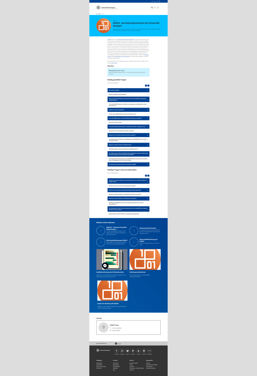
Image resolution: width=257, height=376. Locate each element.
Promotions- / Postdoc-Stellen (137, 368)
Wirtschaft (98, 368)
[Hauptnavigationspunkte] (158, 7)
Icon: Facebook (117, 351)
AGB (114, 369)
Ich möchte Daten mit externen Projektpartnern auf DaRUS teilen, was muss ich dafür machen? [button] (128, 139)
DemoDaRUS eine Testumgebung (122, 56)
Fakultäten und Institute (151, 364)
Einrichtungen (149, 366)
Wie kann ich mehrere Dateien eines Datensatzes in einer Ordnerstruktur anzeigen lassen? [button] (128, 181)
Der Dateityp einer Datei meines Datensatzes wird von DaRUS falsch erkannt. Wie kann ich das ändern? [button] (128, 209)
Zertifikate (115, 368)
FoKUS (99, 13)
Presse (131, 364)
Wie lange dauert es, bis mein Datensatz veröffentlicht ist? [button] (123, 149)
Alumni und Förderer (101, 366)
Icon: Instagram (122, 351)
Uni (154, 1)
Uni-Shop (132, 369)
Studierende (99, 363)
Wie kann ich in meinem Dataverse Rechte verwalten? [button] (122, 135)
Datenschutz (116, 364)
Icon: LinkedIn (144, 351)
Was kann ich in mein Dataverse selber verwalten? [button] (121, 130)
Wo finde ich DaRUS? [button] (114, 90)
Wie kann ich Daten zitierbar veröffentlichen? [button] (120, 144)
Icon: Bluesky (128, 351)
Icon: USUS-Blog (149, 351)
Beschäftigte (99, 364)
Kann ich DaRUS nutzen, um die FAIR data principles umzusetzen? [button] (125, 118)
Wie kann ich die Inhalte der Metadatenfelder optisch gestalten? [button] (125, 190)
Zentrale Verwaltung (151, 368)
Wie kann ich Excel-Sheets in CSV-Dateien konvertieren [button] (123, 198)
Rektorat (148, 363)
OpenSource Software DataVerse (125, 39)
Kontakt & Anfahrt (134, 363)
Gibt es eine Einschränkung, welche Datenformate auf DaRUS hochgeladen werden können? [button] (127, 99)
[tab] (128, 90)
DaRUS (109, 39)
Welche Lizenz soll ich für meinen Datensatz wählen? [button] (122, 186)
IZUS (96, 14)
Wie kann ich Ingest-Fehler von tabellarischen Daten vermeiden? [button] (125, 194)
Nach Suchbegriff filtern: (113, 82)
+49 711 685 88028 (116, 328)
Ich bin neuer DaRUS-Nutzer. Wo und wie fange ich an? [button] (122, 114)
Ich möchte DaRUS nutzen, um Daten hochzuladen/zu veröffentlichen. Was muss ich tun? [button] (127, 104)
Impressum (115, 363)
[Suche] (154, 7)
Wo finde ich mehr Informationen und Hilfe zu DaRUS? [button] (122, 164)
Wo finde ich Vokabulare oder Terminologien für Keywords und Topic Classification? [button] (126, 203)
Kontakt (119, 343)
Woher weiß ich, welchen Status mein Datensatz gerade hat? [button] (124, 213)
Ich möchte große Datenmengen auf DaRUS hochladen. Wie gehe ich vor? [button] (127, 126)
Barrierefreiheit (116, 366)
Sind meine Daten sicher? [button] (115, 122)
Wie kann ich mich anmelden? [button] (116, 109)
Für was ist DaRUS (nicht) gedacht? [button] (117, 94)
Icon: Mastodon (133, 351)
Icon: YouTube (138, 351)
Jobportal (132, 366)
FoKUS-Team (114, 63)
